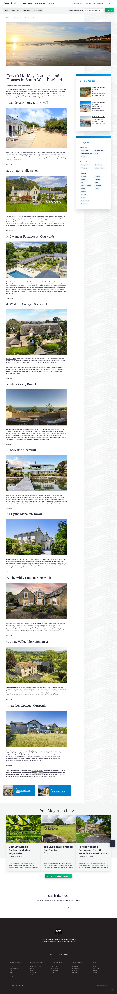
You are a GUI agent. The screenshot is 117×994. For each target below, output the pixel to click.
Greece (97, 177)
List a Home (88, 3)
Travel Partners (75, 970)
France (83, 180)
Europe (14, 18)
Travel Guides (38, 10)
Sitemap (95, 972)
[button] (112, 990)
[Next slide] (112, 843)
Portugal (97, 180)
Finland (83, 195)
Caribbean (98, 186)
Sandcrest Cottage (25, 156)
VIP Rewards (54, 968)
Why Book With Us (55, 974)
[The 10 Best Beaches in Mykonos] (93, 105)
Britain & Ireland (23, 18)
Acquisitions (75, 972)
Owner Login (75, 966)
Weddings (84, 168)
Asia (96, 183)
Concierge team (39, 773)
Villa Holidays (39, 3)
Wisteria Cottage (11, 359)
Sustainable (98, 165)
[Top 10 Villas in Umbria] (54, 790)
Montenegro (85, 201)
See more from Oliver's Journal (57, 876)
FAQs (52, 972)
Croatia (97, 189)
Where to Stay (99, 150)
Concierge (50, 3)
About (94, 3)
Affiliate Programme (77, 974)
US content (84, 150)
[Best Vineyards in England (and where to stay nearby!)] (23, 843)
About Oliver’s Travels (35, 966)
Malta (83, 198)
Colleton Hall (37, 216)
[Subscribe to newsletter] (68, 907)
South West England (37, 97)
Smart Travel (26, 10)
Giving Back (33, 972)
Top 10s (28, 85)
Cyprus (83, 192)
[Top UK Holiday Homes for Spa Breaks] (58, 843)
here (53, 776)
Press (31, 970)
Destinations (27, 3)
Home (8, 18)
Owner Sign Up (75, 968)
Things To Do (85, 165)
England (32, 18)
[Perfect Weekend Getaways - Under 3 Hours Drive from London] (93, 843)
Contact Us (100, 3)
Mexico (83, 156)
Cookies (95, 970)
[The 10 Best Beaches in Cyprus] (93, 91)
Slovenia (84, 204)
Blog (6, 10)
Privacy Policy (96, 968)
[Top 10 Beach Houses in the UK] (19, 790)
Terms (94, 966)
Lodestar (24, 497)
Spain (83, 189)
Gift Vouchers (54, 970)
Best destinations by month (89, 153)
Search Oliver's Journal (76, 10)
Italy (82, 183)
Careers (32, 976)
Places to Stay (15, 10)
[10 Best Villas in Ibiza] (93, 120)
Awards (32, 968)
